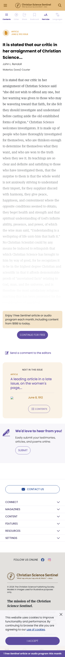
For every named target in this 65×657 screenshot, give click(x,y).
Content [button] (11, 516)
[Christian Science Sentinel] (33, 5)
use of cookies (35, 629)
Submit (23, 450)
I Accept (32, 641)
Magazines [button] (12, 509)
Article (15, 31)
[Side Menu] (5, 5)
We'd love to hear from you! (38, 431)
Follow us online (26, 559)
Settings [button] (11, 538)
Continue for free (32, 335)
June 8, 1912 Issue (19, 34)
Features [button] (11, 524)
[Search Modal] (60, 5)
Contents (41, 409)
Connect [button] (11, 502)
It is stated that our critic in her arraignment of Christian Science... (32, 51)
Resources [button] (12, 531)
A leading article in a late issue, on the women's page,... (31, 383)
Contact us (35, 489)
